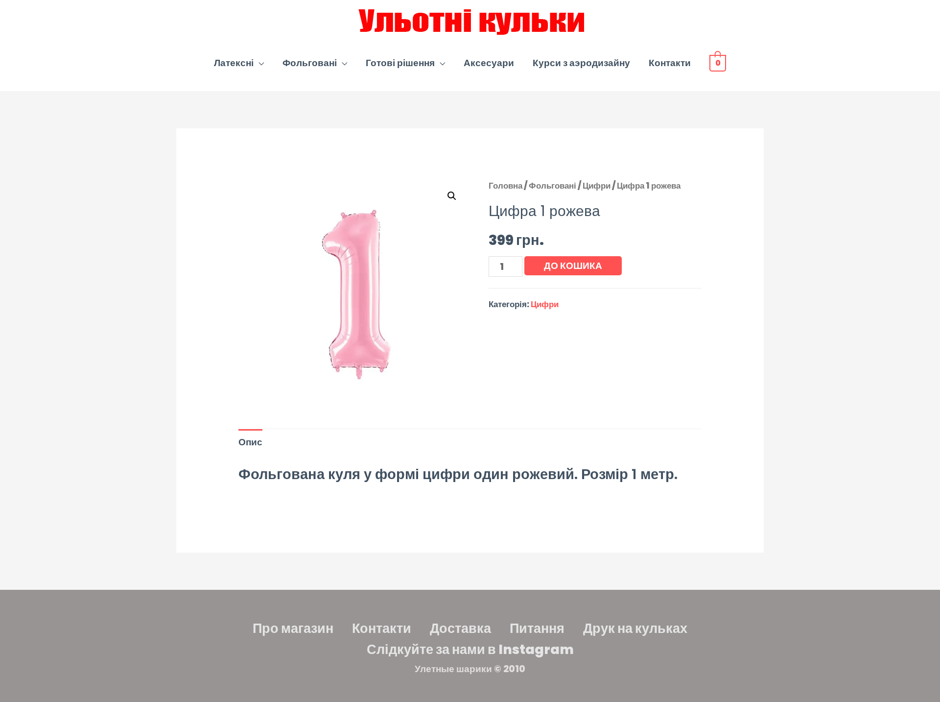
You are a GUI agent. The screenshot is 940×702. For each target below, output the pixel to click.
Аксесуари (489, 63)
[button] (452, 196)
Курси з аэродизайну (581, 63)
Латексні (234, 63)
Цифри (597, 186)
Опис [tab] (250, 442)
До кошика (573, 265)
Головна (505, 186)
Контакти (670, 63)
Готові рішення (400, 63)
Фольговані (309, 63)
